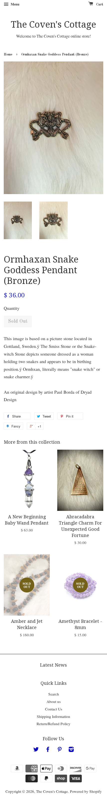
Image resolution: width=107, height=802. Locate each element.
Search (53, 694)
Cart (99, 4)
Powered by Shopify (86, 791)
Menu (14, 4)
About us (54, 701)
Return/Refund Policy (53, 723)
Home (8, 54)
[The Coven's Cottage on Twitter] (36, 750)
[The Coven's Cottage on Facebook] (48, 750)
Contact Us (53, 708)
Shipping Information (53, 716)
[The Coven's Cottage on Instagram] (71, 750)
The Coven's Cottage (53, 24)
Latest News (53, 665)
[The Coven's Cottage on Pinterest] (59, 750)
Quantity (11, 308)
